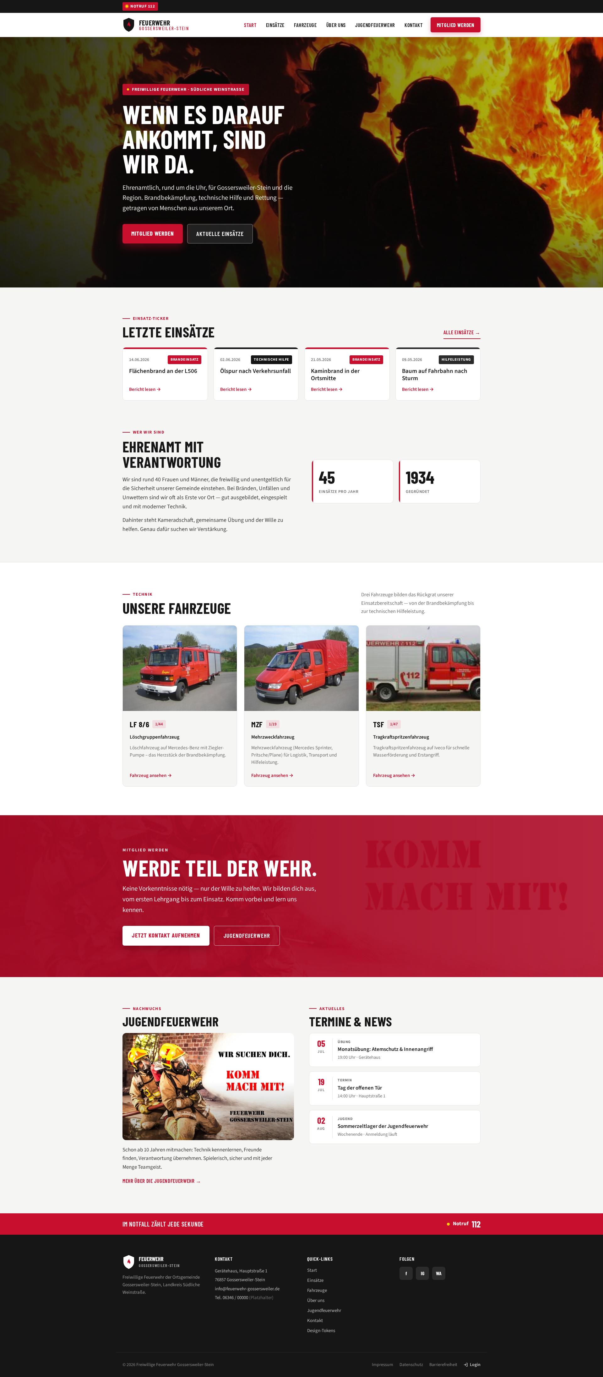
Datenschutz (411, 1365)
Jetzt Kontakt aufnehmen (166, 935)
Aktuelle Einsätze (220, 233)
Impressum (382, 1365)
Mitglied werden (455, 25)
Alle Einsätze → (462, 332)
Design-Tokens (321, 1330)
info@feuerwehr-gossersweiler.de (247, 1289)
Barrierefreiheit (443, 1365)
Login (475, 1365)
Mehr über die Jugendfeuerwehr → (161, 1181)
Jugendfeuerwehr (247, 935)
